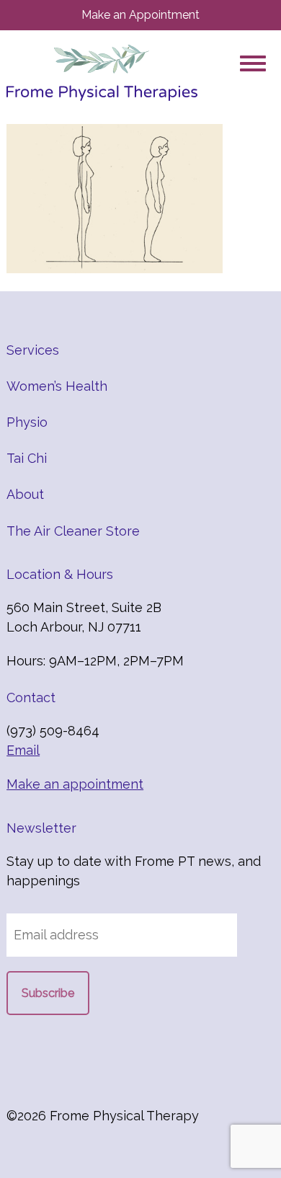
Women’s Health (56, 386)
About (25, 494)
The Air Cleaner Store (73, 531)
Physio (27, 422)
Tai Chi (26, 458)
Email (23, 750)
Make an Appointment (140, 15)
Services (32, 350)
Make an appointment (74, 784)
